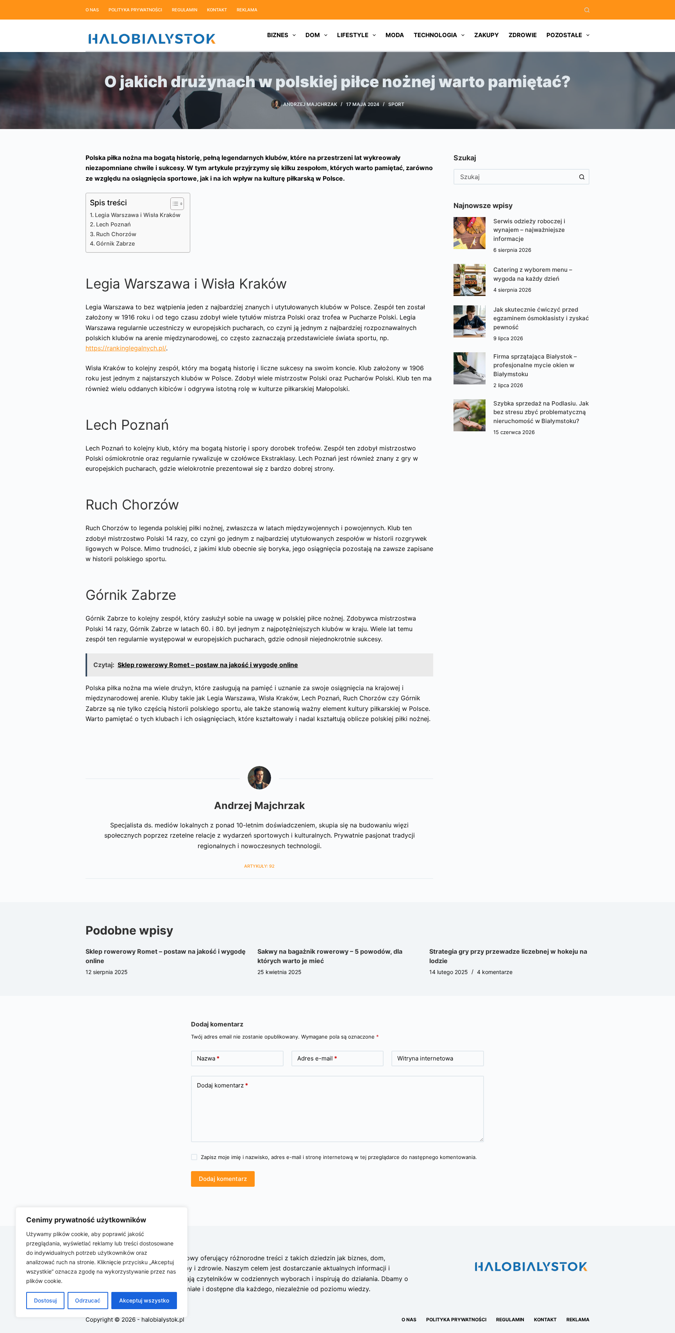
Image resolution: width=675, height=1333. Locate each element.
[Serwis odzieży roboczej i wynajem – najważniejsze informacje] (470, 233)
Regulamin (184, 10)
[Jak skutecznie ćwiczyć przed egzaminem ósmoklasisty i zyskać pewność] (470, 321)
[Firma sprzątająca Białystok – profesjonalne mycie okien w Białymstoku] (470, 368)
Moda (395, 35)
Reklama (247, 10)
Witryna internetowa (425, 1058)
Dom (312, 35)
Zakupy (486, 35)
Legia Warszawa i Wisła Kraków (138, 215)
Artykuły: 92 (259, 866)
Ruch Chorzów (116, 234)
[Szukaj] (586, 10)
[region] (102, 1262)
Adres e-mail (317, 1058)
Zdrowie (523, 35)
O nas (92, 10)
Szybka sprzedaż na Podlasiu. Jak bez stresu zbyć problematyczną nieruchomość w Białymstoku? (541, 412)
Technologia (435, 35)
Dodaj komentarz (222, 1085)
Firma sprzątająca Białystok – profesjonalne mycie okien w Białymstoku (535, 365)
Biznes (277, 35)
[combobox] (514, 177)
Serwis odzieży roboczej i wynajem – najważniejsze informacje (529, 229)
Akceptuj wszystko (144, 1300)
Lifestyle (352, 35)
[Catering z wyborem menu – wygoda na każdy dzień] (470, 280)
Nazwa (208, 1058)
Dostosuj (45, 1300)
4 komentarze (494, 972)
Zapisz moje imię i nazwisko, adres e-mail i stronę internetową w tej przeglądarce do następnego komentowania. (339, 1157)
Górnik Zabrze (115, 243)
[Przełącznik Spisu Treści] (173, 203)
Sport (396, 104)
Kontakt (217, 10)
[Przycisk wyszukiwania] (582, 177)
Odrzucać (87, 1300)
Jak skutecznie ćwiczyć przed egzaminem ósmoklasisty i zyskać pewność (541, 318)
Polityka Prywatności (135, 10)
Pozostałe (564, 35)
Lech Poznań (113, 224)
